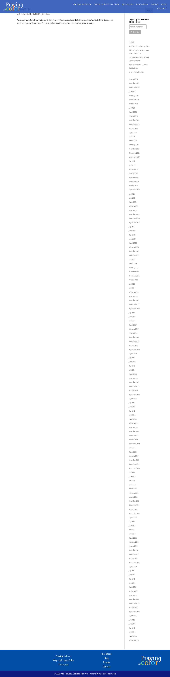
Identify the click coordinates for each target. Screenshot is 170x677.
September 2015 (134, 395)
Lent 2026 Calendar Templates (139, 46)
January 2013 (133, 497)
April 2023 (132, 137)
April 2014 (132, 448)
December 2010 (134, 599)
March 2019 (133, 263)
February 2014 (134, 456)
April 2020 (132, 239)
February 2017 (133, 329)
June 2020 (132, 231)
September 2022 (134, 157)
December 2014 (134, 431)
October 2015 (133, 390)
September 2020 (134, 223)
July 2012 (132, 521)
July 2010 (132, 620)
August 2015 (133, 399)
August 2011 (133, 567)
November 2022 (134, 153)
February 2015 (133, 423)
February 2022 (134, 169)
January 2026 (133, 79)
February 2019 (134, 268)
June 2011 (132, 575)
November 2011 (134, 554)
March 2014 (133, 452)
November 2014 (134, 436)
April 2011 (132, 583)
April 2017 (132, 321)
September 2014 (134, 444)
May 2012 (132, 530)
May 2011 (132, 579)
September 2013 (134, 468)
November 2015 (134, 386)
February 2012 (133, 542)
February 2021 (133, 206)
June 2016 (132, 362)
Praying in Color (82, 4)
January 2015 (133, 427)
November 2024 (134, 100)
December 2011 (134, 550)
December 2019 (134, 251)
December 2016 (134, 337)
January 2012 (133, 546)
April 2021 (132, 198)
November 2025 (134, 87)
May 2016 (132, 366)
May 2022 (132, 161)
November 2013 (134, 464)
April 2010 (132, 632)
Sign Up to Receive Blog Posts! (139, 20)
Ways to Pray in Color (106, 4)
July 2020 (132, 227)
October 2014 (133, 440)
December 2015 (134, 382)
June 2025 (132, 92)
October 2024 (133, 104)
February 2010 (134, 640)
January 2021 (133, 210)
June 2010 (132, 624)
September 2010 (134, 612)
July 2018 (132, 284)
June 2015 (132, 407)
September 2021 (134, 190)
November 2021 (134, 182)
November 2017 (134, 304)
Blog (164, 4)
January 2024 (133, 116)
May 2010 (132, 628)
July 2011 (132, 571)
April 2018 (132, 288)
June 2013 (132, 477)
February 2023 (134, 145)
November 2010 (134, 603)
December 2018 (134, 272)
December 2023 (134, 120)
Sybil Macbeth (24, 14)
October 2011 (133, 558)
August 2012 (133, 517)
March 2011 (132, 587)
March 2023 (133, 141)
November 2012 (134, 505)
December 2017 (134, 300)
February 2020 (134, 247)
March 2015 (133, 419)
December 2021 (134, 178)
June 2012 (132, 526)
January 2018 (133, 296)
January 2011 (133, 595)
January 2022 (133, 173)
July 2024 (132, 108)
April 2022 (132, 165)
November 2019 (134, 255)
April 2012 (132, 534)
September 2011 (134, 562)
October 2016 (133, 345)
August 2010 (133, 616)
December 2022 (134, 149)
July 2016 (132, 358)
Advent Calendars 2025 (136, 72)
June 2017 (132, 317)
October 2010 (133, 608)
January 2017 (133, 333)
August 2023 (133, 133)
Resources (142, 4)
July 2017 (132, 313)
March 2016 (133, 374)
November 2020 (134, 218)
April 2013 (132, 485)
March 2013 (133, 489)
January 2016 (133, 378)
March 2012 (133, 538)
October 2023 (133, 128)
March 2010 (133, 636)
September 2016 (134, 350)
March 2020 (133, 243)
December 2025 (134, 83)
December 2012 (134, 501)
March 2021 (133, 202)
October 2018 (133, 280)
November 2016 (134, 341)
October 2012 (133, 509)
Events (154, 4)
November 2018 (134, 276)
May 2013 (132, 481)
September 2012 (134, 513)
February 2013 (133, 493)
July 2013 (132, 472)
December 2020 (134, 214)
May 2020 (132, 235)
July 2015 (132, 403)
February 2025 (134, 96)
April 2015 (132, 415)
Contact (162, 8)
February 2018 (134, 292)
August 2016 (133, 354)
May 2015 (132, 411)
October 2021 (133, 186)
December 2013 (134, 460)
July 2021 (132, 194)
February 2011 (133, 591)
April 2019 (132, 259)
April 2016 (132, 370)
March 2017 (133, 325)
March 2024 (133, 112)
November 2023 (134, 124)
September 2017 (134, 309)
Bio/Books (127, 4)
